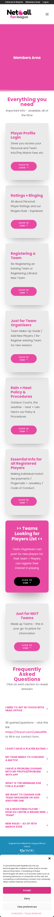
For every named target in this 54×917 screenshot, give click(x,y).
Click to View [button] (24, 224)
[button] (49, 858)
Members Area (33, 2)
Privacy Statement (33, 913)
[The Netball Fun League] (19, 14)
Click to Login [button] (24, 166)
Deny (27, 898)
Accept (27, 890)
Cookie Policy (17, 913)
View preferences (27, 906)
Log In (46, 2)
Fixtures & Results (14, 2)
